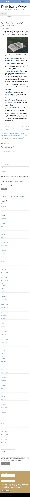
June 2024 (3, 288)
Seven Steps (12, 110)
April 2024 (3, 293)
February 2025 (4, 266)
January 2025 (3, 269)
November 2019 (4, 437)
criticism (18, 133)
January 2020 (3, 431)
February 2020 (4, 428)
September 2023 (4, 312)
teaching (22, 136)
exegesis (23, 133)
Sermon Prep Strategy (10, 107)
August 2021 (3, 380)
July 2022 (3, 350)
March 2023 (3, 329)
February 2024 (4, 299)
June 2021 (3, 385)
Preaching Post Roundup (16, 138)
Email (3, 452)
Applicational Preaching (11, 84)
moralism (13, 135)
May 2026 (3, 226)
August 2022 (3, 347)
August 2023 (3, 315)
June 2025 (3, 256)
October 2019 (4, 439)
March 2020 (3, 426)
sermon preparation (14, 136)
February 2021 (4, 396)
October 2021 (4, 374)
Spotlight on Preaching (10, 63)
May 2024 (3, 291)
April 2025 (3, 261)
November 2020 (4, 404)
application (6, 133)
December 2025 (4, 239)
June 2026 (3, 223)
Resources (3, 211)
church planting (12, 133)
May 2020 (3, 420)
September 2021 (4, 377)
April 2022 (3, 358)
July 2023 (3, 318)
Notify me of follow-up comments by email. (13, 181)
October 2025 (4, 245)
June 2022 (3, 353)
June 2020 (3, 418)
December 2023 (4, 304)
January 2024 (3, 302)
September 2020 (4, 410)
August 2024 (3, 283)
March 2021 (3, 393)
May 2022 (3, 356)
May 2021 (3, 388)
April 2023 (3, 326)
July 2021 (3, 383)
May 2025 (3, 258)
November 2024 (4, 275)
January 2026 (3, 237)
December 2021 (4, 369)
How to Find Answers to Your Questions (14, 112)
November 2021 (4, 372)
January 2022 (3, 366)
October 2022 (4, 342)
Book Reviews (4, 206)
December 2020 (4, 401)
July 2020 (3, 415)
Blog (8, 138)
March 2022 (3, 361)
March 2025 (3, 264)
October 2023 (4, 310)
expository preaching (5, 135)
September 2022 (4, 345)
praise (25, 135)
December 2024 (4, 272)
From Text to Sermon (14, 6)
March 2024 (3, 296)
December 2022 (4, 337)
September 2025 (4, 248)
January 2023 (3, 334)
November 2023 (4, 307)
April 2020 (3, 423)
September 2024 (4, 280)
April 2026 (3, 229)
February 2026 (4, 234)
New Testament (19, 135)
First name (4, 446)
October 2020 (4, 407)
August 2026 (3, 218)
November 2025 (4, 242)
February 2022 (4, 364)
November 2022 (4, 339)
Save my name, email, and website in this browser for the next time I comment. (14, 177)
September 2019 (4, 442)
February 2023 (4, 331)
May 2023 (3, 323)
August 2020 (3, 412)
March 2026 (3, 231)
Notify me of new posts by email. (10, 185)
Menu (3, 14)
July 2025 (3, 253)
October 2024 (4, 277)
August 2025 (3, 250)
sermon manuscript (5, 136)
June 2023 (3, 320)
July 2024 (3, 285)
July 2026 (3, 221)
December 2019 (4, 434)
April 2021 (3, 391)
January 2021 (3, 399)
